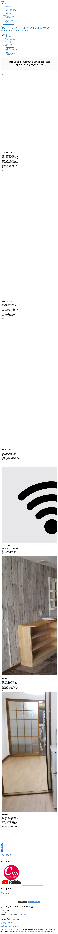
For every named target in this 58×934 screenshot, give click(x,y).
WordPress (9, 931)
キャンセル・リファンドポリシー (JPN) (11, 925)
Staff (7, 21)
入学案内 (8, 7)
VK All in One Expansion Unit (32, 931)
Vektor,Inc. (44, 931)
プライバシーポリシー (6, 923)
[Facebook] (29, 844)
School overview (10, 16)
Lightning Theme (19, 931)
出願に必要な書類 (10, 9)
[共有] (29, 851)
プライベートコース (11, 10)
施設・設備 (9, 13)
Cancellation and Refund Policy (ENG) (10, 926)
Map (25, 914)
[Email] (29, 849)
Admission (8, 17)
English (5, 15)
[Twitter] (29, 846)
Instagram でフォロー (34, 901)
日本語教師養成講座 (8, 24)
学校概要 (8, 6)
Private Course (9, 20)
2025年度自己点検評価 (6, 922)
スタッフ (8, 12)
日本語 (5, 4)
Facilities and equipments (11, 22)
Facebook (6, 855)
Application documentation (12, 19)
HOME (5, 3)
